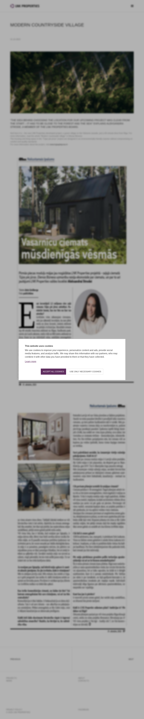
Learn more (30, 361)
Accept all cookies (53, 371)
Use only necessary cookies (85, 371)
